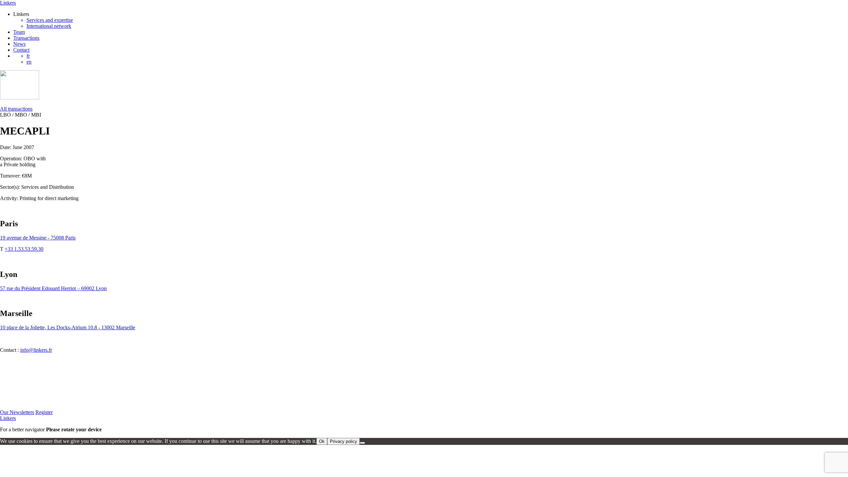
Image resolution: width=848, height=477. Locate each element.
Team (19, 32)
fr (28, 56)
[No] (362, 443)
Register (44, 412)
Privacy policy (343, 441)
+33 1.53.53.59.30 (24, 249)
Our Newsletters (17, 412)
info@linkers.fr (36, 350)
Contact (21, 50)
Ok (322, 441)
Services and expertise (49, 20)
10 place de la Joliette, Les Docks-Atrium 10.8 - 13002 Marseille (67, 327)
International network (48, 26)
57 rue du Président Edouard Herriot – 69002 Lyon (53, 288)
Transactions (26, 38)
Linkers (8, 3)
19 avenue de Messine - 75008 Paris (38, 237)
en (28, 62)
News (19, 44)
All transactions (16, 109)
